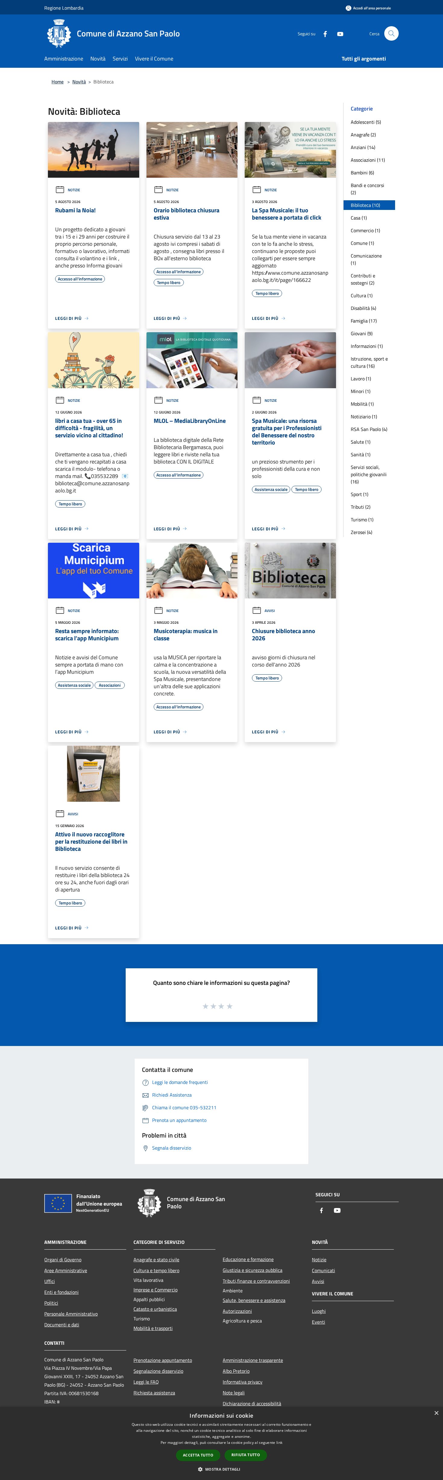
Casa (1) (359, 217)
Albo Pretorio (236, 1371)
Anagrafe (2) (363, 134)
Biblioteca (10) (365, 205)
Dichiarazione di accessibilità (252, 1403)
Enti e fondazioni (61, 1292)
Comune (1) (362, 243)
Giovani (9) (361, 333)
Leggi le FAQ (146, 1381)
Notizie (74, 190)
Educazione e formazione (248, 1259)
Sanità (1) (360, 454)
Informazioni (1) (367, 346)
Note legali (234, 1392)
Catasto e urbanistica (155, 1309)
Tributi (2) (360, 507)
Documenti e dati (61, 1324)
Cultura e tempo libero (156, 1270)
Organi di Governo (62, 1259)
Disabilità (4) (363, 308)
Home (58, 81)
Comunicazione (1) (366, 259)
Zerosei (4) (361, 532)
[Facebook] (323, 33)
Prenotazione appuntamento (163, 1360)
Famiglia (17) (364, 320)
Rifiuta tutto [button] (245, 1454)
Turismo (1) (362, 519)
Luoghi (319, 1311)
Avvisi (270, 611)
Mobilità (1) (362, 403)
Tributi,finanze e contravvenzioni (256, 1281)
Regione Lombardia (63, 7)
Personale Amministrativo (71, 1313)
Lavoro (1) (361, 378)
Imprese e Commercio (156, 1289)
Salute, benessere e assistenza (254, 1300)
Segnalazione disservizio (158, 1371)
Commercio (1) (365, 230)
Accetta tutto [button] (198, 1455)
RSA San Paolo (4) (369, 429)
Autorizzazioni (237, 1311)
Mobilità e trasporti (153, 1328)
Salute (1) (360, 441)
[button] (221, 1469)
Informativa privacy (242, 1381)
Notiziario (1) (364, 416)
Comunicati (323, 1270)
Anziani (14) (363, 147)
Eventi (318, 1321)
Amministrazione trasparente (253, 1360)
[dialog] (221, 1443)
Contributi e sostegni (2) (363, 279)
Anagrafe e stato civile (156, 1259)
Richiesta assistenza (154, 1392)
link (279, 1442)
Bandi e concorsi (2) (367, 189)
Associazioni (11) (368, 160)
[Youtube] (338, 33)
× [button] (436, 1413)
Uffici (49, 1281)
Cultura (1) (361, 295)
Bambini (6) (362, 172)
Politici (51, 1303)
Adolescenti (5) (366, 122)
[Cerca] (391, 33)
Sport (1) (359, 494)
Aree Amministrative (65, 1270)
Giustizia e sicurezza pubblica (252, 1270)
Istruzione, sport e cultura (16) (369, 362)
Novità (79, 81)
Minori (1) (360, 391)
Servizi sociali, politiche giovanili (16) (369, 474)
